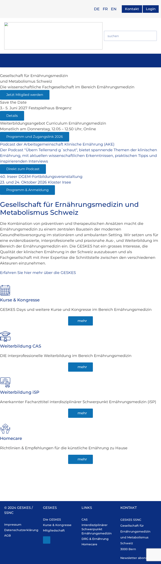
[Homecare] (5, 428)
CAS (85, 519)
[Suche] (152, 36)
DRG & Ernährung (95, 539)
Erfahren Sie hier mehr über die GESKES (38, 272)
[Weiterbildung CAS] (5, 336)
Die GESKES (52, 519)
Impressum (12, 524)
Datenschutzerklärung (21, 530)
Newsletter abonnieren (138, 558)
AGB (7, 535)
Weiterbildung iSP (19, 392)
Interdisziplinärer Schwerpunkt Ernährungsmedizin (97, 529)
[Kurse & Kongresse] (5, 290)
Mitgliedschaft (54, 530)
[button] (80, 60)
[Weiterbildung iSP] (5, 382)
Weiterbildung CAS (20, 346)
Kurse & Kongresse (20, 299)
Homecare (11, 438)
